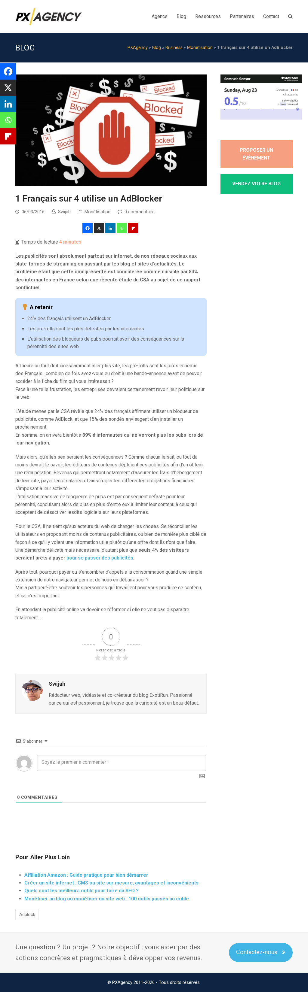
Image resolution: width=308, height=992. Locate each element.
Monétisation (200, 47)
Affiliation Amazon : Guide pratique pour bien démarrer (86, 875)
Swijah (64, 211)
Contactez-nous (256, 952)
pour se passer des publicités (99, 558)
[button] (87, 228)
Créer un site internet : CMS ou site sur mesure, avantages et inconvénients (111, 883)
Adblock (27, 914)
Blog (156, 47)
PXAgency (138, 47)
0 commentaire (140, 211)
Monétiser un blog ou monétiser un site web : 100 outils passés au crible (106, 899)
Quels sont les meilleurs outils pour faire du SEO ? (81, 890)
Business (174, 47)
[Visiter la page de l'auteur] (32, 690)
